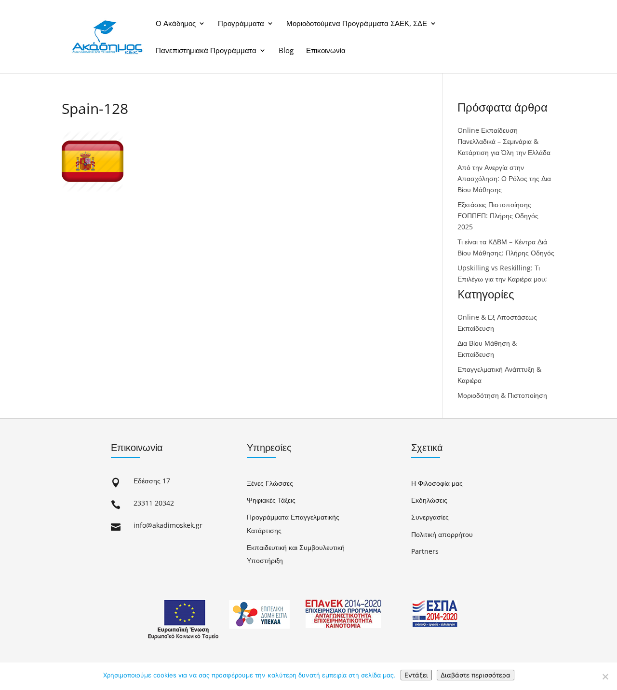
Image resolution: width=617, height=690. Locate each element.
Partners (425, 551)
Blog (286, 50)
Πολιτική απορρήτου (442, 534)
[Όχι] (605, 676)
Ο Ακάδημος (176, 23)
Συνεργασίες (430, 516)
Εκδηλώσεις (429, 500)
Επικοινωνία (326, 50)
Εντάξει (416, 675)
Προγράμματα (241, 23)
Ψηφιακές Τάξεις (271, 500)
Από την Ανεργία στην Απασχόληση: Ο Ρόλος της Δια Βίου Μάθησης (504, 178)
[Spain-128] (92, 189)
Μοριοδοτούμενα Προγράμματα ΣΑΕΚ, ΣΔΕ (356, 23)
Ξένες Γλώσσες (270, 483)
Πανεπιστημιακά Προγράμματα (206, 50)
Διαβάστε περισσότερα (475, 675)
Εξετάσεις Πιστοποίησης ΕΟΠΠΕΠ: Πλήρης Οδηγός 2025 (497, 215)
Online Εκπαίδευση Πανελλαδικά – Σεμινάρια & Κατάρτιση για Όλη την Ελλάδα (503, 141)
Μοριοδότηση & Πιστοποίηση (502, 395)
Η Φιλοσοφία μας (437, 483)
